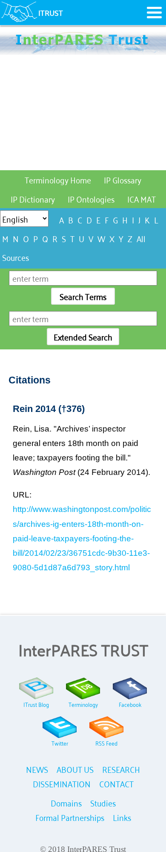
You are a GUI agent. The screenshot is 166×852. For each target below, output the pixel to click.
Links (122, 816)
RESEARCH (121, 768)
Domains (66, 802)
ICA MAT (141, 198)
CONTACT (116, 783)
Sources (15, 256)
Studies (103, 802)
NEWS (37, 768)
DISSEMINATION (62, 783)
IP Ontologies (91, 198)
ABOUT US (75, 768)
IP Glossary (122, 179)
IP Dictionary (33, 198)
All (141, 238)
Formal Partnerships (69, 816)
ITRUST (50, 12)
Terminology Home (58, 179)
